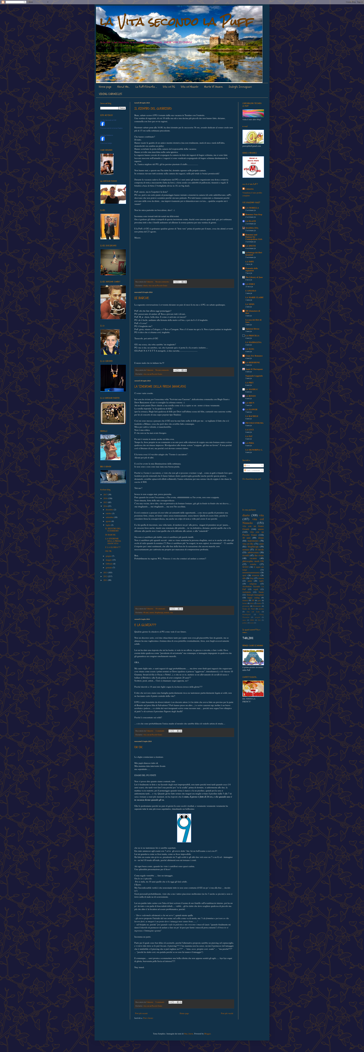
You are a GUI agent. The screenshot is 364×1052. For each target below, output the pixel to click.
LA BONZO (250, 395)
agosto (108, 521)
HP (253, 600)
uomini (166, 612)
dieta (252, 603)
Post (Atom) (148, 1018)
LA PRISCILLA (252, 335)
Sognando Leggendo (254, 375)
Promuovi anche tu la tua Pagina (111, 128)
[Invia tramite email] (174, 282)
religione (253, 583)
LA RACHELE (251, 416)
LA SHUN (249, 402)
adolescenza (253, 552)
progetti (257, 617)
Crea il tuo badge (106, 143)
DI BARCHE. (141, 298)
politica (244, 623)
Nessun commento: (162, 282)
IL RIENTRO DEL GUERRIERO (153, 108)
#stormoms (257, 606)
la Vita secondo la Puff (176, 21)
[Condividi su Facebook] (182, 282)
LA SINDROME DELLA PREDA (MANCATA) (160, 386)
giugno (109, 556)
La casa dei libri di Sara (253, 321)
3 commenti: (160, 731)
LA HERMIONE (252, 362)
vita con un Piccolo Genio (157, 285)
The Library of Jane (254, 277)
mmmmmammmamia (251, 572)
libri (259, 620)
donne (261, 537)
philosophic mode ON (253, 561)
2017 (105, 494)
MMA (252, 620)
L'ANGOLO (250, 290)
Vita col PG (169, 87)
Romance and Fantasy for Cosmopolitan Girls (253, 237)
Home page (105, 87)
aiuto (261, 543)
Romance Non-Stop (253, 214)
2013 (105, 572)
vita (171, 612)
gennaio (109, 567)
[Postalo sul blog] (177, 282)
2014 (105, 506)
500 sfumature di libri (252, 312)
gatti (259, 600)
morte (259, 603)
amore (151, 612)
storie (252, 623)
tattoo (244, 620)
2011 (105, 580)
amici (250, 580)
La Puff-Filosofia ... (146, 87)
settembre (110, 517)
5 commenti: (160, 1002)
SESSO (245, 567)
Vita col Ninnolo (189, 87)
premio (261, 609)
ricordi (245, 555)
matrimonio (253, 540)
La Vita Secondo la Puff (108, 120)
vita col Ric (248, 543)
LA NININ (249, 304)
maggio (109, 559)
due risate (259, 555)
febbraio (109, 563)
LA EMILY (250, 283)
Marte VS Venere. (213, 87)
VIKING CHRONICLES (110, 94)
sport (244, 575)
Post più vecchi (227, 1013)
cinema (261, 578)
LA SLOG (249, 348)
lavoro (244, 603)
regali (256, 589)
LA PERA (249, 442)
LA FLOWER (251, 409)
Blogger (207, 1033)
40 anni (146, 612)
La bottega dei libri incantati (253, 253)
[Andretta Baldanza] (102, 140)
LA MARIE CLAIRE (254, 297)
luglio (108, 525)
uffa (243, 578)
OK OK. (138, 747)
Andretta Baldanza (106, 135)
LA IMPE (249, 261)
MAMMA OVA (251, 227)
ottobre (109, 513)
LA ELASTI (250, 221)
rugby (261, 580)
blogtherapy (159, 612)
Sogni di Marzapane (254, 369)
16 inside (259, 549)
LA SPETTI (250, 245)
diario (145, 285)
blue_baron (188, 1033)
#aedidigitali (246, 614)
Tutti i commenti (253, 470)
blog (252, 578)
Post (248, 465)
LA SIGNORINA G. (254, 449)
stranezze (255, 575)
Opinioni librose (252, 328)
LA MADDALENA (253, 342)
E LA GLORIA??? (145, 625)
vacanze (253, 558)
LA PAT (248, 436)
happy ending (253, 597)
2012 (105, 576)
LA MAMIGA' (251, 389)
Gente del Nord (248, 609)
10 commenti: (160, 608)
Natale (261, 592)
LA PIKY (249, 382)
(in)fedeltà (246, 592)
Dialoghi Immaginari (240, 87)
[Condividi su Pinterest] (185, 282)
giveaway (245, 606)
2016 (105, 498)
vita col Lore (253, 611)
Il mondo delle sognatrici (251, 269)
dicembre (110, 509)
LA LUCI (249, 429)
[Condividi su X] (180, 282)
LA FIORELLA (252, 207)
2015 (105, 502)
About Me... (123, 87)
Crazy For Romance (254, 355)
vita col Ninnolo (253, 521)
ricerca (245, 600)
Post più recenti (141, 1013)
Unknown (249, 188)
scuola (253, 564)
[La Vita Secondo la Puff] (102, 125)
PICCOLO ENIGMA (254, 422)
